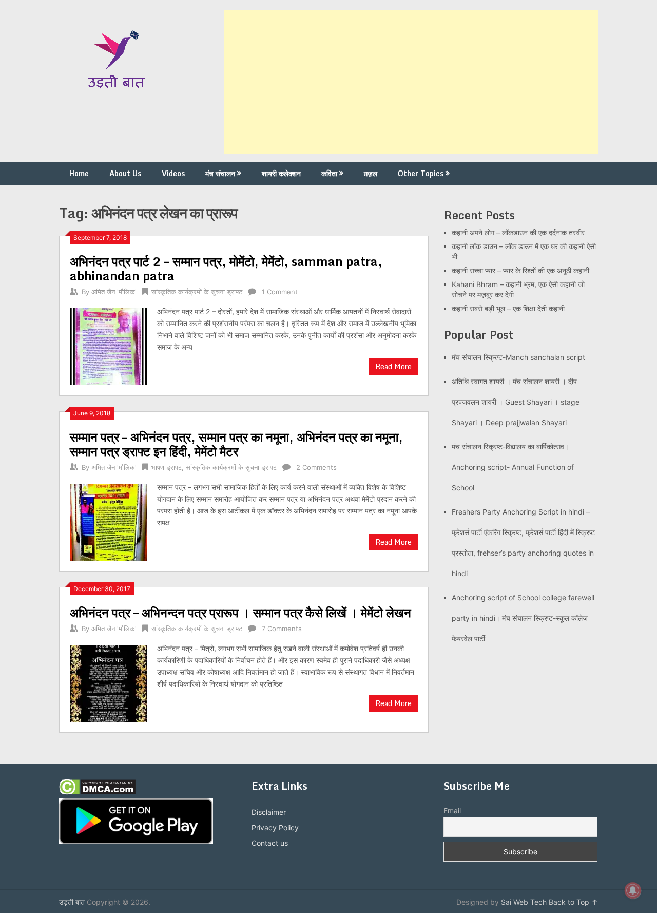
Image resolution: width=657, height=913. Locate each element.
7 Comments (282, 628)
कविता (329, 173)
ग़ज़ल (370, 173)
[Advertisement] (411, 82)
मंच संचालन (220, 173)
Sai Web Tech (524, 902)
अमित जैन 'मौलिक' (114, 292)
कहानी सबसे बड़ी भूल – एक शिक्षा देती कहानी (508, 308)
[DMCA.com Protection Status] (97, 792)
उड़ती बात (72, 902)
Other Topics (420, 173)
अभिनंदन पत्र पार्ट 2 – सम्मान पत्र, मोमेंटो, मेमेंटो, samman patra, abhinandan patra (226, 268)
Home (79, 173)
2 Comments (316, 467)
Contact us (270, 843)
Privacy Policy (275, 827)
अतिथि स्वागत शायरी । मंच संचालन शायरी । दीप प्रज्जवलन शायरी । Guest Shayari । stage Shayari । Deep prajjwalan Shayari (515, 402)
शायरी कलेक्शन (281, 173)
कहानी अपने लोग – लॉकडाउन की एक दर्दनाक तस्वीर (518, 232)
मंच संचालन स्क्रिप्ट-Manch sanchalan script (518, 357)
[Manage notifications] (633, 890)
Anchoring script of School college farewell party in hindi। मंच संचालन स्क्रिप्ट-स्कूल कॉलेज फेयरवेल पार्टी (523, 618)
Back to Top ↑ (573, 902)
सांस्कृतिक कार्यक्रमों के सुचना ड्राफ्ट (196, 292)
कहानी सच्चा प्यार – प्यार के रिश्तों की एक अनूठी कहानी (520, 270)
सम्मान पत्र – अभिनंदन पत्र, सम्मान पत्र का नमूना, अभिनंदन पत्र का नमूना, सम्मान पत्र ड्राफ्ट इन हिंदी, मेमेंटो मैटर (236, 444)
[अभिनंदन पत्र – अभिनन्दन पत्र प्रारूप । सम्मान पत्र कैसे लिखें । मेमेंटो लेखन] (108, 682)
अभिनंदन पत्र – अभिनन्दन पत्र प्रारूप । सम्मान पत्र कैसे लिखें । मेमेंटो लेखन (240, 612)
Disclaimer (269, 812)
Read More (393, 366)
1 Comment (280, 292)
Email (452, 810)
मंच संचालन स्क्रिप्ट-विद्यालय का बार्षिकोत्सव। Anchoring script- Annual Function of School (513, 467)
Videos (173, 173)
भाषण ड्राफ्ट (166, 467)
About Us (125, 173)
